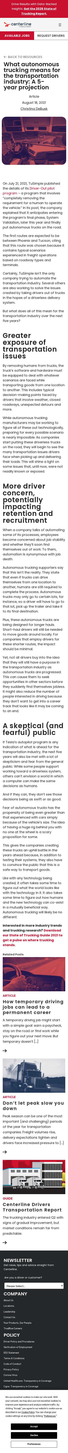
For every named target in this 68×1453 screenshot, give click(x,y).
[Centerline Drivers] (18, 24)
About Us (8, 1300)
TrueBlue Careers (13, 1328)
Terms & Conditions (14, 1358)
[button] (59, 24)
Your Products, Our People (17, 1323)
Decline (34, 1435)
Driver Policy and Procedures (19, 1341)
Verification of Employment (18, 1347)
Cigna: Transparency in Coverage (21, 1386)
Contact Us (9, 1317)
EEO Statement (11, 1353)
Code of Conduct (12, 1364)
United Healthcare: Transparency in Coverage (27, 1381)
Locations (9, 1306)
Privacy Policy (11, 1369)
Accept (34, 1426)
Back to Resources (24, 57)
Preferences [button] (50, 1416)
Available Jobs (17, 36)
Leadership (9, 1312)
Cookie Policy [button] (28, 1412)
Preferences (34, 1444)
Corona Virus (10, 1375)
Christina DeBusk (34, 108)
